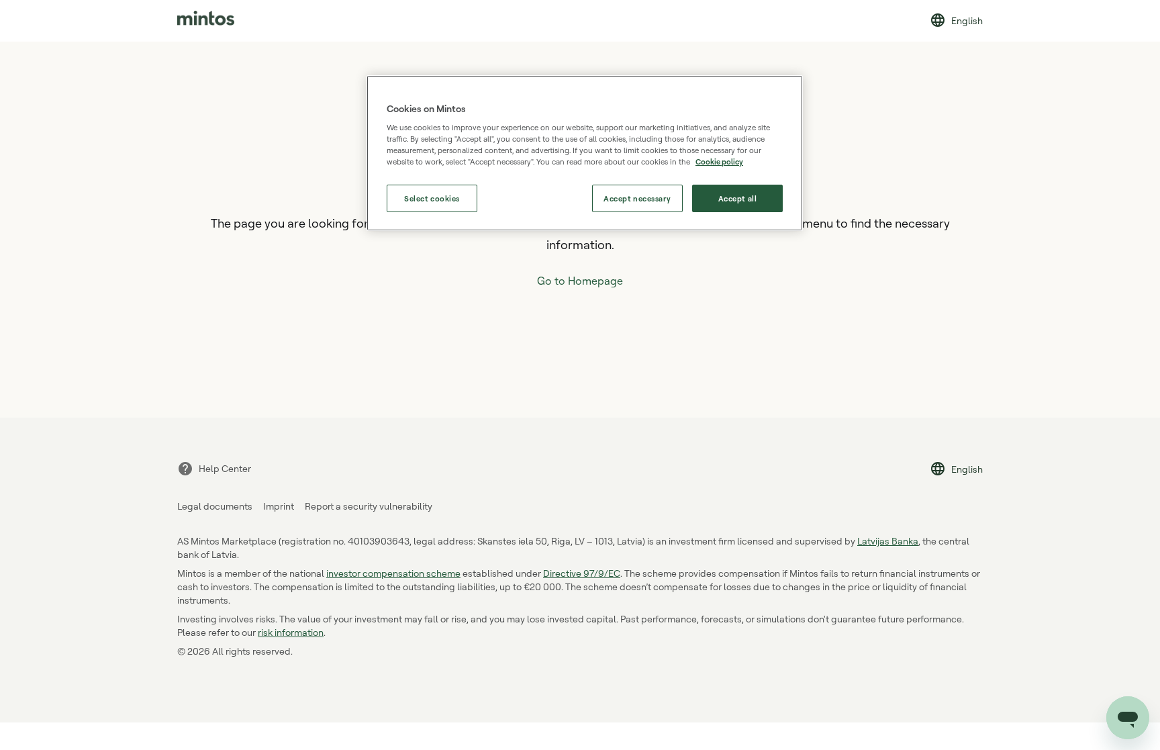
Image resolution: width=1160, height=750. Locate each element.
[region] (585, 153)
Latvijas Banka (887, 541)
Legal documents (214, 506)
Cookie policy (719, 161)
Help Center (225, 468)
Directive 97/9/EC (581, 573)
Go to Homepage (580, 280)
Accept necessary (637, 198)
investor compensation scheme (393, 573)
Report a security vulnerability (368, 506)
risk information (291, 632)
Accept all (737, 198)
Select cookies (432, 198)
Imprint (278, 506)
